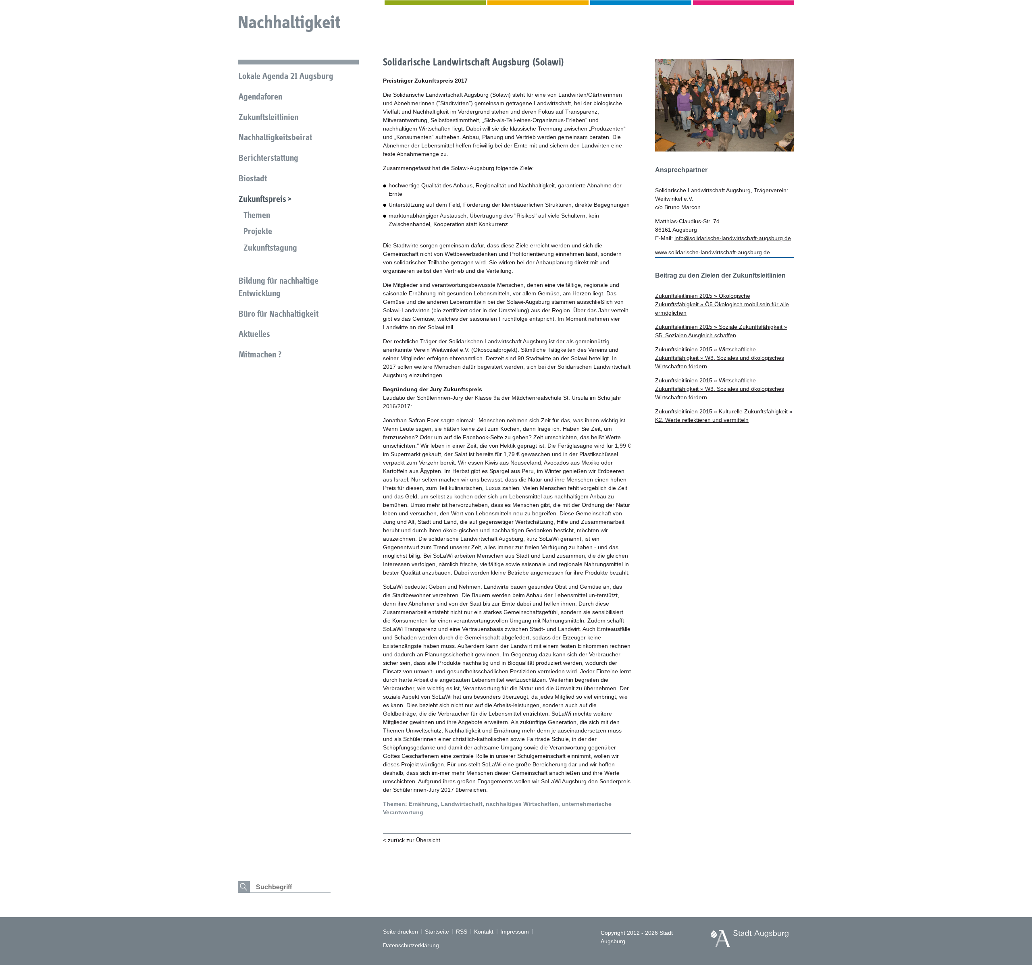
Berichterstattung (268, 158)
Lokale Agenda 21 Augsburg (286, 76)
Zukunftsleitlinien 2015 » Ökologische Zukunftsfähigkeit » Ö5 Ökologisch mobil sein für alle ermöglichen (722, 304)
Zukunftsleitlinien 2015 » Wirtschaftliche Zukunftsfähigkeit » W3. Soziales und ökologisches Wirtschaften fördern (719, 357)
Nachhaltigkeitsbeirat (275, 137)
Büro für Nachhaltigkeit (278, 314)
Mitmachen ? (260, 354)
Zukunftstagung (270, 248)
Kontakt (483, 931)
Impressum (514, 931)
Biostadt (253, 178)
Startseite (437, 931)
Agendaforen (260, 96)
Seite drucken (400, 931)
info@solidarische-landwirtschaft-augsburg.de (732, 238)
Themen (256, 215)
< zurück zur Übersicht (411, 840)
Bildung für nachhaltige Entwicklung (278, 287)
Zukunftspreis (262, 199)
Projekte (257, 231)
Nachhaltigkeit (289, 22)
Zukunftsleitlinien (268, 117)
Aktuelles (254, 334)
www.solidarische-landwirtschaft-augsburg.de (712, 252)
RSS (461, 931)
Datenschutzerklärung (411, 945)
